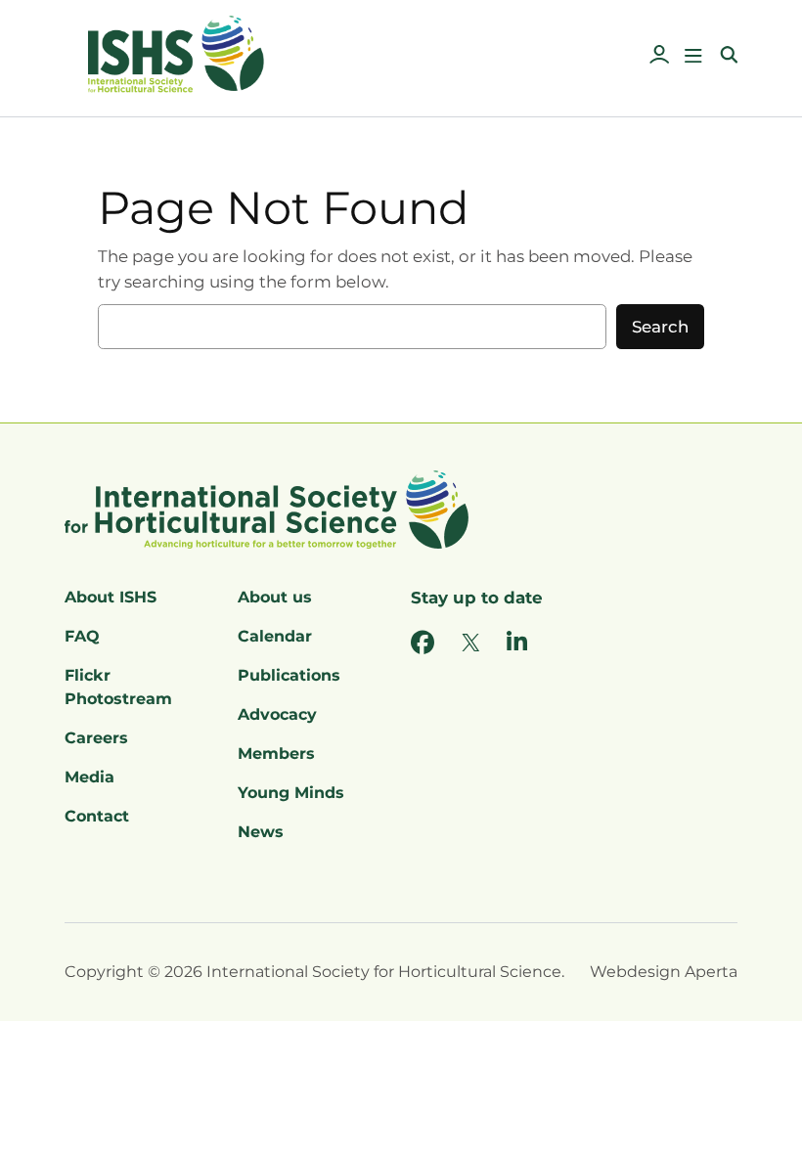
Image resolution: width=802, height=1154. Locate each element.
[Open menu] (693, 55)
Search (660, 326)
